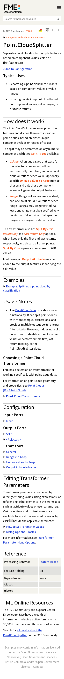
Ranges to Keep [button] (16, 457)
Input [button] (9, 421)
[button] (58, 18)
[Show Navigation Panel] (59, 8)
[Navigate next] (58, 30)
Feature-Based (48, 562)
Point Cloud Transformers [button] (23, 396)
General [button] (11, 452)
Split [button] (9, 434)
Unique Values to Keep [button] (20, 462)
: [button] (19, 31)
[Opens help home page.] (13, 8)
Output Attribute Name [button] (21, 467)
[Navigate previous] (53, 30)
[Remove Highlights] (40, 30)
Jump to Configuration (17, 69)
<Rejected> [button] (13, 439)
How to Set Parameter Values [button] (25, 527)
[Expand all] (47, 30)
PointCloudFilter (25, 310)
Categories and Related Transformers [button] (25, 37)
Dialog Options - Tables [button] (21, 532)
